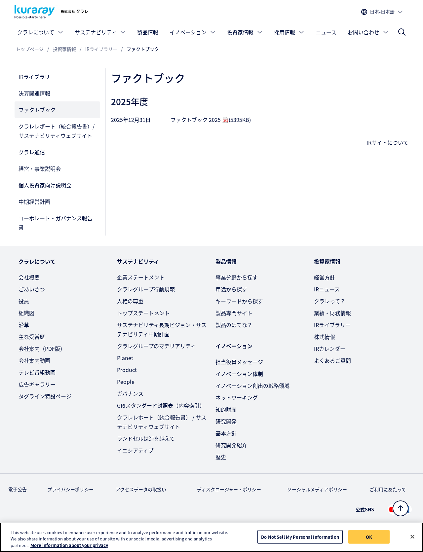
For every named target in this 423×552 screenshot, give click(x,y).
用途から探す (231, 289)
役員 (24, 301)
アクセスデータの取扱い (141, 489)
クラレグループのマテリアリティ (156, 346)
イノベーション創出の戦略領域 (252, 385)
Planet (125, 358)
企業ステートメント (141, 277)
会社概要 (29, 277)
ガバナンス (130, 393)
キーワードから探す (239, 301)
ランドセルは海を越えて (146, 438)
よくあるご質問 (332, 360)
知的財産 (226, 409)
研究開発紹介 (231, 445)
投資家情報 (240, 32)
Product (127, 370)
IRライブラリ (34, 77)
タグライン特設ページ (45, 396)
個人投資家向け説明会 (45, 185)
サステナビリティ (96, 32)
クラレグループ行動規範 (146, 289)
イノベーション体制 (239, 374)
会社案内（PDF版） (42, 348)
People (126, 382)
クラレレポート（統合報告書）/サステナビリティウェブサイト (57, 130)
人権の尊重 (130, 301)
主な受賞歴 (32, 337)
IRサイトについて (387, 142)
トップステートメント (143, 313)
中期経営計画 (34, 201)
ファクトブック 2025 (211, 120)
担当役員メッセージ (239, 362)
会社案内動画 (34, 360)
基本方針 (226, 433)
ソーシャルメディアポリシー (317, 489)
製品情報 (147, 32)
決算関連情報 (34, 93)
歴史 (220, 457)
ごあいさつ (32, 289)
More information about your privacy (69, 545)
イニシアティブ (135, 450)
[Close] (412, 536)
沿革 (24, 325)
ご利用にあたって (387, 489)
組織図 (26, 313)
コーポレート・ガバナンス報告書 (56, 222)
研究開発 (226, 421)
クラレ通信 (32, 152)
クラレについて (35, 32)
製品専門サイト (233, 313)
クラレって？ (329, 301)
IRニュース (327, 289)
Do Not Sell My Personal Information (300, 537)
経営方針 (324, 277)
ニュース (326, 32)
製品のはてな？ (233, 325)
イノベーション (188, 32)
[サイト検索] (401, 32)
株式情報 (324, 337)
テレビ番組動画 (37, 372)
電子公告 (17, 489)
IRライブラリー (332, 325)
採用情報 (284, 32)
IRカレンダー (329, 348)
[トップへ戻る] (400, 508)
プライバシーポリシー (70, 489)
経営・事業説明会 (40, 168)
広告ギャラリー (37, 384)
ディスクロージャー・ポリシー (229, 489)
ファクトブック (37, 110)
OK (369, 537)
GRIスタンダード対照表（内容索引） (161, 405)
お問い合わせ (363, 32)
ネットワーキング (236, 397)
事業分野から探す (236, 277)
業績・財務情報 (332, 313)
